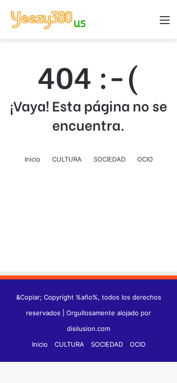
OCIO (145, 159)
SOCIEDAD (109, 159)
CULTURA (67, 159)
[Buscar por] (147, 23)
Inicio (32, 159)
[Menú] (165, 23)
